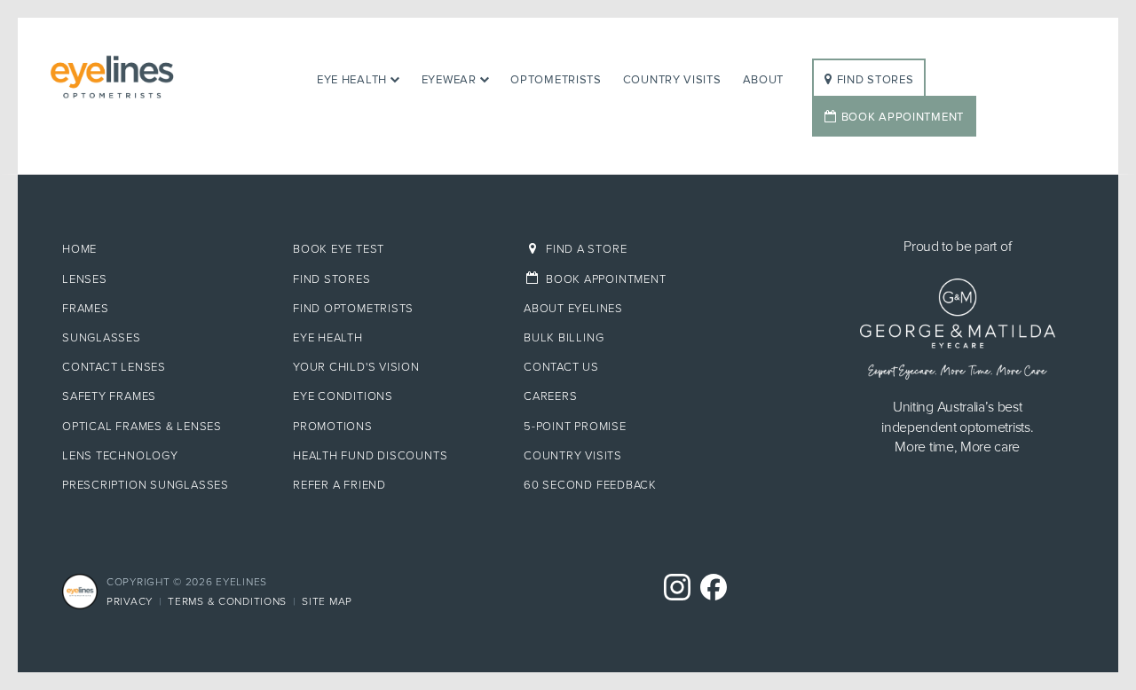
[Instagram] (677, 588)
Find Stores (332, 279)
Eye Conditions (343, 396)
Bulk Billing (564, 338)
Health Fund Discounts (370, 456)
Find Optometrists (353, 309)
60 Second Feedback (590, 485)
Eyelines (164, 77)
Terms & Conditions (227, 601)
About (764, 80)
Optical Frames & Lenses (142, 426)
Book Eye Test (338, 249)
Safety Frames (109, 396)
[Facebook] (713, 588)
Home (79, 249)
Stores (875, 80)
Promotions (333, 426)
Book (902, 117)
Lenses (84, 279)
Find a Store (586, 249)
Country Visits (672, 80)
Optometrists (555, 80)
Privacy (129, 601)
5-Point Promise (575, 426)
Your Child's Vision (356, 367)
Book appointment (606, 279)
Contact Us (561, 367)
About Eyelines (573, 309)
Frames (85, 309)
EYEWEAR (449, 80)
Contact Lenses (114, 367)
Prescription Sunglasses (145, 485)
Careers (550, 396)
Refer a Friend (339, 485)
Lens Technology (120, 456)
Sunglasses (101, 338)
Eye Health (352, 80)
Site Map (327, 601)
